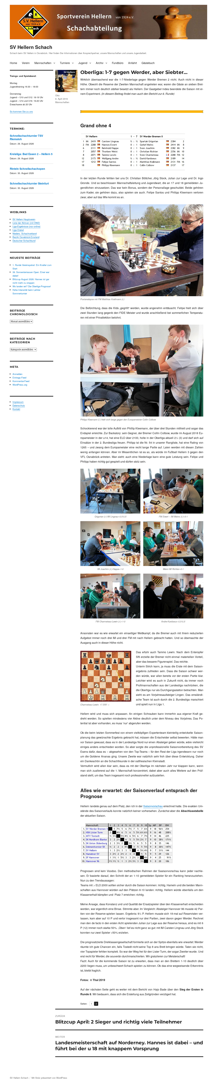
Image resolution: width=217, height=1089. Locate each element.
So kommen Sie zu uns (21, 111)
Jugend (82, 63)
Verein (26, 63)
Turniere (65, 63)
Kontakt (16, 409)
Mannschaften (42, 63)
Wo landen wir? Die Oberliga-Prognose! (32, 286)
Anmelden (17, 374)
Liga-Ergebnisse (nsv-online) (26, 226)
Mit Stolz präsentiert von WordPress (49, 1077)
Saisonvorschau (153, 806)
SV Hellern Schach (31, 46)
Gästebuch (148, 63)
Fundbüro (117, 63)
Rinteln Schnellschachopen (27, 169)
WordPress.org (20, 384)
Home (13, 63)
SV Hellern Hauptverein (24, 219)
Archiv (99, 63)
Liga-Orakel (18, 230)
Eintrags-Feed (19, 377)
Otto (57, 95)
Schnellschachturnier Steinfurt (29, 183)
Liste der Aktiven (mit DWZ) (26, 222)
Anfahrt (132, 63)
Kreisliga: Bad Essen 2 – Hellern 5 (31, 154)
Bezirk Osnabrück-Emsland (26, 237)
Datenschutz (19, 405)
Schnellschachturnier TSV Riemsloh (26, 137)
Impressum (18, 402)
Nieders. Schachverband (25, 233)
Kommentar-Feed (21, 381)
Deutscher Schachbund (24, 240)
